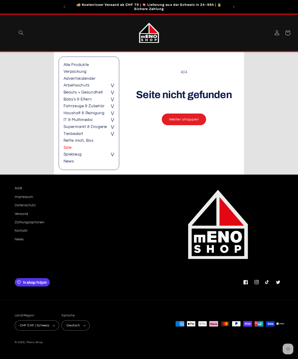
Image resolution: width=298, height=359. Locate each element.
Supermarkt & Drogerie (85, 127)
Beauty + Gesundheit (83, 92)
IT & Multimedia (78, 120)
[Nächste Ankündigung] (234, 7)
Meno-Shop (35, 342)
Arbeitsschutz (77, 85)
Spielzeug (73, 154)
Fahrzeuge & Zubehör (84, 106)
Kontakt (21, 230)
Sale (68, 147)
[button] (21, 33)
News (69, 161)
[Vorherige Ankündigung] (64, 7)
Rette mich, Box (78, 140)
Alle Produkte (76, 65)
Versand (21, 213)
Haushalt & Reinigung (84, 113)
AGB (18, 188)
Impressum (24, 196)
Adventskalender (79, 78)
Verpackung (75, 71)
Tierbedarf (73, 134)
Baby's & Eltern (78, 99)
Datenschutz (25, 205)
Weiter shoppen (184, 119)
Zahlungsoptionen (29, 222)
